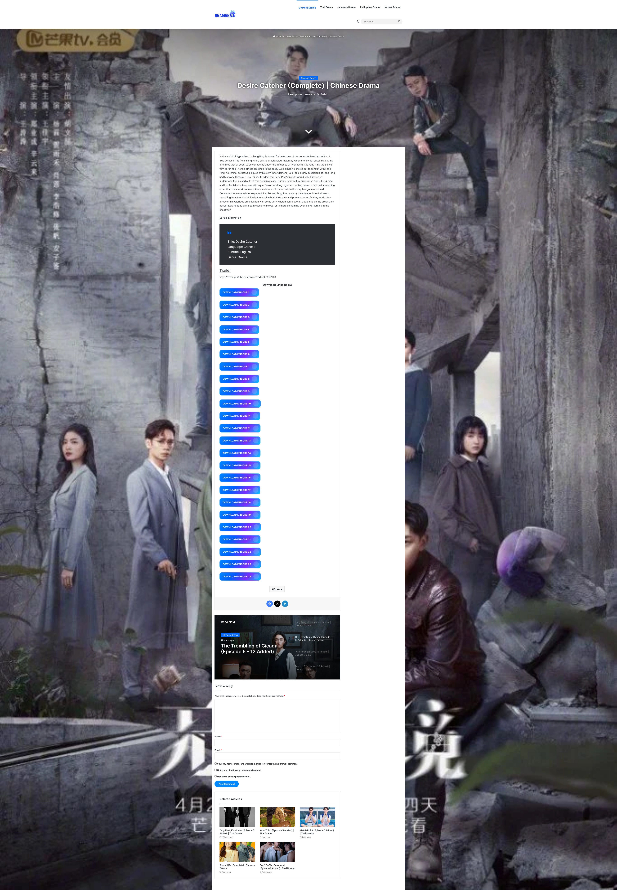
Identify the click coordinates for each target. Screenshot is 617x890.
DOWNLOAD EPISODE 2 (236, 304)
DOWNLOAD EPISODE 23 (237, 564)
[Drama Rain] (225, 14)
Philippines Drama (370, 7)
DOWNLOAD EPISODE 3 (236, 317)
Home (278, 36)
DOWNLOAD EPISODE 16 (237, 477)
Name (218, 736)
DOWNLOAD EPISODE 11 (236, 415)
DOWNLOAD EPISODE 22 (237, 551)
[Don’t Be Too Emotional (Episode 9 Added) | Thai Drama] (277, 852)
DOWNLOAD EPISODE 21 (237, 539)
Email (218, 750)
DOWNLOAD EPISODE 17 (237, 490)
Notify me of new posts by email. (234, 776)
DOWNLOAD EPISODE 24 (237, 576)
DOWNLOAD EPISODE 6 (236, 354)
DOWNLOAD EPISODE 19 (237, 514)
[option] (277, 647)
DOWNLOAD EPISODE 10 (237, 403)
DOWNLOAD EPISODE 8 (236, 378)
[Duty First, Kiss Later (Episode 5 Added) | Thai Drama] (237, 817)
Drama (278, 589)
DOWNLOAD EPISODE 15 (237, 465)
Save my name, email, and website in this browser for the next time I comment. (257, 763)
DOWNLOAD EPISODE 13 (237, 440)
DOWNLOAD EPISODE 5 (236, 341)
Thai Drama (326, 7)
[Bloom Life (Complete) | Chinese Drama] (237, 852)
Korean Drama (392, 7)
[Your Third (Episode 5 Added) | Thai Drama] (277, 817)
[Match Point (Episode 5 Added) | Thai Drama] (317, 817)
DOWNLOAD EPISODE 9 (236, 391)
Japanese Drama (346, 7)
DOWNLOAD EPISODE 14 (237, 453)
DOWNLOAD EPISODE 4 (236, 329)
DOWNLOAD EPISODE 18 (237, 502)
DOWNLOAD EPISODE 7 (236, 366)
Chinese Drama (307, 7)
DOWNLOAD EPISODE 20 (237, 527)
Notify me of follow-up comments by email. (239, 770)
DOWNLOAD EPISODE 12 (237, 428)
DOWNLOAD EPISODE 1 (236, 292)
